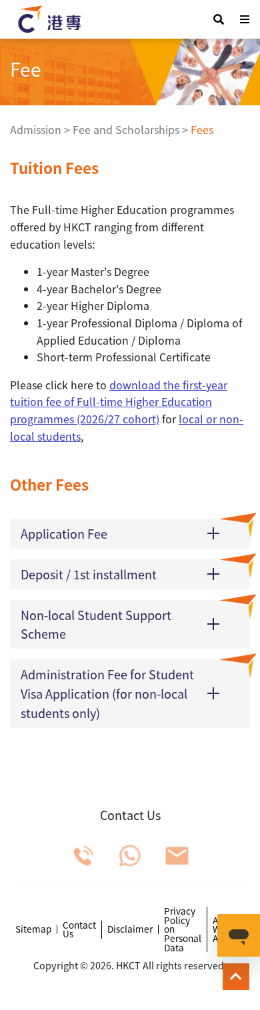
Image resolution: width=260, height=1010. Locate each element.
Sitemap (33, 929)
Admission (35, 129)
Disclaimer (130, 929)
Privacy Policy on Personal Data (182, 929)
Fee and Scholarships (126, 129)
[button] (130, 534)
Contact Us (79, 930)
